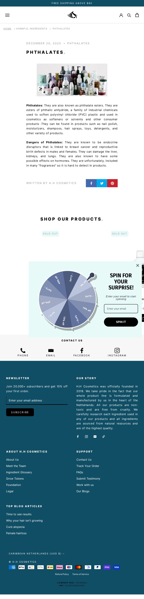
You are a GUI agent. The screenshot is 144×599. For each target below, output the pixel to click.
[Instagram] (86, 436)
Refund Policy (62, 574)
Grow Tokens (15, 478)
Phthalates (61, 28)
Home (7, 28)
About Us (12, 459)
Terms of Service (80, 574)
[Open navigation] (7, 15)
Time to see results (18, 514)
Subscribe (20, 412)
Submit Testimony (88, 478)
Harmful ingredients (31, 28)
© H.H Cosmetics (23, 561)
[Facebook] (77, 436)
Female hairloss (16, 533)
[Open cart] (137, 15)
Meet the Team (16, 466)
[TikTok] (103, 436)
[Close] (137, 265)
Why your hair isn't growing (24, 520)
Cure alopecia (15, 527)
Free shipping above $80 (72, 3)
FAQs (79, 472)
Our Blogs (82, 491)
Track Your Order (87, 466)
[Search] (129, 15)
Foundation (13, 485)
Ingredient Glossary (19, 472)
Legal (9, 491)
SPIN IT (121, 322)
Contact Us (83, 459)
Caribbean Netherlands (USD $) (35, 553)
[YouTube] (95, 436)
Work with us (85, 485)
